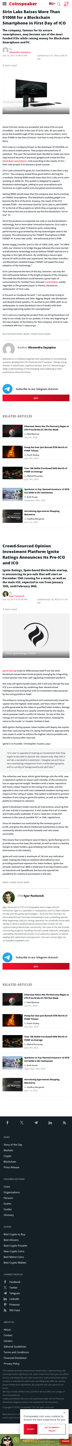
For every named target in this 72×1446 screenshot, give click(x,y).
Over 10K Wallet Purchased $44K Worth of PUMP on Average (45, 470)
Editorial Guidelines (15, 1346)
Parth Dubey (33, 455)
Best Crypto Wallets (15, 1262)
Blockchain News (12, 334)
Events (7, 1203)
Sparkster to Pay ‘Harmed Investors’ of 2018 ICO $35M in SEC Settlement (46, 491)
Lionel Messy (51, 281)
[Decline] (64, 1412)
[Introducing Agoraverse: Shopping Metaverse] (13, 517)
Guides (8, 1209)
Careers (8, 1341)
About (7, 1329)
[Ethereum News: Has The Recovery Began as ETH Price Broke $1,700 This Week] (13, 432)
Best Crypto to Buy (14, 1234)
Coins (7, 1186)
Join (36, 398)
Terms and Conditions (16, 1352)
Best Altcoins (11, 1240)
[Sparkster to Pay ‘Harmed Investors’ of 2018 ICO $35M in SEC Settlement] (13, 495)
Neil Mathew (33, 434)
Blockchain (10, 1161)
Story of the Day (13, 1144)
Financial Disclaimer (15, 1358)
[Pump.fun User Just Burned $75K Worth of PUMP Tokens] (13, 453)
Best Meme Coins (14, 1257)
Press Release (11, 1167)
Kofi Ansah (32, 497)
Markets (8, 1150)
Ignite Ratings (10, 670)
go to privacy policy (52, 1429)
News (26, 334)
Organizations (12, 1192)
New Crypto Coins (14, 1251)
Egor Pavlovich (16, 596)
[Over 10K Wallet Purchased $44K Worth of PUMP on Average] (13, 474)
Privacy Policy (12, 1363)
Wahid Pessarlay (35, 476)
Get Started (65, 1439)
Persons (8, 1198)
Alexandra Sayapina (19, 52)
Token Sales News (40, 334)
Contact (8, 1335)
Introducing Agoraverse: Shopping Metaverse (41, 513)
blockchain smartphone (15, 160)
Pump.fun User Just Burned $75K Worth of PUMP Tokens (45, 449)
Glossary (9, 1215)
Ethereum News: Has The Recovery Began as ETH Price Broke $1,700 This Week (46, 428)
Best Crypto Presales (15, 1245)
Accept (30, 1429)
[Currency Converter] (66, 4)
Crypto (7, 1156)
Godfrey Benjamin (35, 518)
